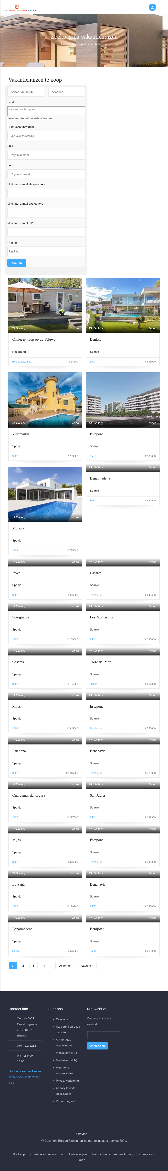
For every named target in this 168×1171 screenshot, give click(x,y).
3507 (93, 456)
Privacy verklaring (67, 1080)
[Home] (20, 7)
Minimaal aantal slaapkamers (26, 184)
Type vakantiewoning (21, 126)
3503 (93, 361)
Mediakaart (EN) (66, 1060)
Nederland (19, 351)
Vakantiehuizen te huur (48, 1154)
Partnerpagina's (66, 1101)
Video (75, 328)
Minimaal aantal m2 (20, 223)
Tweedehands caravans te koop (112, 1154)
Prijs (10, 146)
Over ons (62, 1019)
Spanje (94, 351)
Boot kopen (20, 1154)
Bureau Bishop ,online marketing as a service (88, 1140)
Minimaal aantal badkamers (25, 203)
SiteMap (81, 1134)
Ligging (12, 242)
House (93, 500)
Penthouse (96, 595)
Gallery (20, 328)
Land (10, 102)
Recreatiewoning (21, 361)
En (9, 165)
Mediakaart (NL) (66, 1052)
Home (65, 44)
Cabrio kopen (78, 1154)
